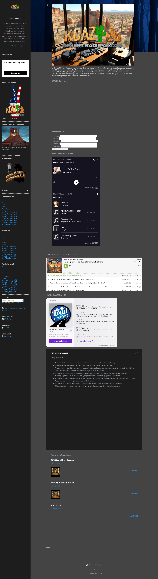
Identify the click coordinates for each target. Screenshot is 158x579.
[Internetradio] (7, 336)
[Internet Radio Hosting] (8, 319)
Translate (18, 303)
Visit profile (15, 45)
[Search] (141, 6)
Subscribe (15, 73)
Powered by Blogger (95, 565)
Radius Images (99, 569)
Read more (133, 471)
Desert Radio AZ (15, 18)
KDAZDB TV (56, 505)
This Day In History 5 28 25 (62, 483)
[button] (136, 353)
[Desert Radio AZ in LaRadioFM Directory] (15, 310)
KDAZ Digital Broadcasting (62, 460)
